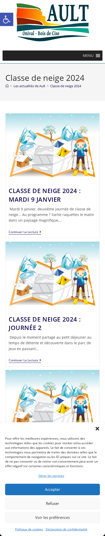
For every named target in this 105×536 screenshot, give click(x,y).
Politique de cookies (29, 529)
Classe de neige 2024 (65, 86)
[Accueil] (7, 86)
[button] (6, 19)
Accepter (52, 489)
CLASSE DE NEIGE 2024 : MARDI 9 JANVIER (45, 194)
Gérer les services (51, 476)
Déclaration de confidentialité (66, 529)
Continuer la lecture (25, 232)
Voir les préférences (52, 517)
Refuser (52, 503)
